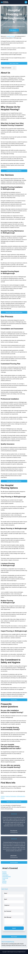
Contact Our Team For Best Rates (14, 170)
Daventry (4, 881)
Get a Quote (13, 30)
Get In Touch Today (14, 63)
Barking (2, 798)
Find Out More (14, 699)
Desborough (5, 878)
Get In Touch (14, 936)
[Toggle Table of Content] (13, 68)
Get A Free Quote (14, 862)
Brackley (4, 882)
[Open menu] (26, 2)
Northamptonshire (21, 796)
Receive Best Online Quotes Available (14, 312)
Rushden (3, 796)
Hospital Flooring (10, 36)
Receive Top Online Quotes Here (14, 481)
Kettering (8, 796)
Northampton (13, 796)
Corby (3, 879)
